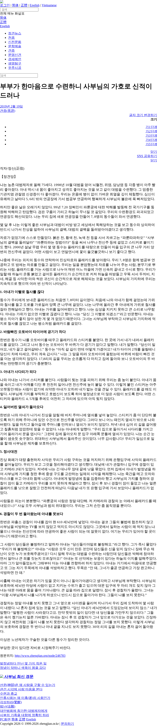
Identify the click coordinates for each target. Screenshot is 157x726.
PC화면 (5, 719)
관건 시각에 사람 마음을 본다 (21, 689)
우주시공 (14, 67)
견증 (11, 50)
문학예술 (14, 46)
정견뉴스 (14, 33)
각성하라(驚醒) (11, 702)
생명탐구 (14, 63)
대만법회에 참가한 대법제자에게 (23, 710)
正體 (24, 5)
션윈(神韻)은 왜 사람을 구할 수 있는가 (27, 685)
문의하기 (67, 723)
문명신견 (14, 55)
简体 (15, 5)
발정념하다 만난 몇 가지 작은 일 (23, 663)
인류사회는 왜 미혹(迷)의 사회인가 (25, 698)
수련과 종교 (8, 693)
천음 (11, 37)
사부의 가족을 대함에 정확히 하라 (24, 715)
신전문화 (14, 42)
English (34, 5)
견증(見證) (7, 110)
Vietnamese (49, 5)
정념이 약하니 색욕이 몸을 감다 (23, 667)
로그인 (5, 5)
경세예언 (14, 59)
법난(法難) (7, 706)
